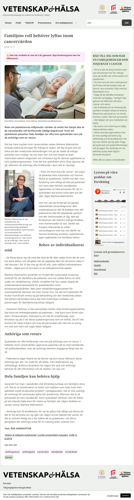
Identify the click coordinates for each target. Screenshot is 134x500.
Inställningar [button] (112, 495)
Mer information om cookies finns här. (42, 496)
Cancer (8, 457)
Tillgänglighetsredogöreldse (17, 487)
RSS (96, 273)
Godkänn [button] (125, 495)
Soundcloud (100, 269)
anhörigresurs (12, 451)
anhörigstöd (28, 451)
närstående (57, 451)
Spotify (97, 265)
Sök (127, 22)
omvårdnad (71, 451)
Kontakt (7, 483)
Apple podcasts (101, 261)
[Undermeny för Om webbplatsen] (76, 22)
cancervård (43, 451)
